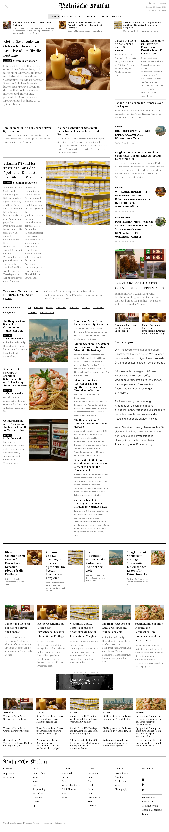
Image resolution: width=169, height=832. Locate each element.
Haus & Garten (123, 218)
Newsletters (147, 801)
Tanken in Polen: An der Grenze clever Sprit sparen (32, 23)
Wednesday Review (71, 785)
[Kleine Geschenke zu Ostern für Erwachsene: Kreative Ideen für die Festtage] (62, 25)
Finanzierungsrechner (132, 401)
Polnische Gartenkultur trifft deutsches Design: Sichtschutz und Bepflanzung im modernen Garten (134, 229)
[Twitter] (143, 790)
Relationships (94, 797)
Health (91, 789)
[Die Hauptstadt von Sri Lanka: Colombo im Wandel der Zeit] (48, 340)
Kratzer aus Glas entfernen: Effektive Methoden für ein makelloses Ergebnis (116, 743)
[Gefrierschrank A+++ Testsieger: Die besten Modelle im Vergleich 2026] (48, 440)
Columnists (67, 772)
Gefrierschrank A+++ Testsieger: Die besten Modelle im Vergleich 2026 (15, 425)
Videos (65, 797)
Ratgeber (8, 712)
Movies (36, 781)
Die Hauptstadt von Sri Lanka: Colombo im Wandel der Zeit (14, 325)
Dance (36, 785)
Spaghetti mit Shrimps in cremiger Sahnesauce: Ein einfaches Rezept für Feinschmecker (15, 377)
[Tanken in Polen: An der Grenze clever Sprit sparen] (7, 25)
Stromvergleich (137, 371)
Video (117, 785)
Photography (121, 789)
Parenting (92, 805)
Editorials (66, 777)
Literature (37, 797)
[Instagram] (143, 779)
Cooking (119, 777)
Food (90, 785)
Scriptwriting (39, 789)
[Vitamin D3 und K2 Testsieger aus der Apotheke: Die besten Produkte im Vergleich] (117, 25)
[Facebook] (143, 774)
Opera (36, 805)
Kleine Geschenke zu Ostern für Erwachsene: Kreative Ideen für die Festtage (85, 25)
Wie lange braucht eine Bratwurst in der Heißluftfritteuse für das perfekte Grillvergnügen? (132, 199)
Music (35, 777)
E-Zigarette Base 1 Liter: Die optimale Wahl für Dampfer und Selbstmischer (149, 743)
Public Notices (69, 789)
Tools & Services (150, 805)
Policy (145, 813)
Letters (65, 781)
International (148, 797)
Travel (91, 801)
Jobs (90, 793)
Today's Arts (39, 772)
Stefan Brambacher (25, 60)
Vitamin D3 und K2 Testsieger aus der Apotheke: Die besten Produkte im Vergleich (142, 25)
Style (90, 781)
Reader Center (122, 772)
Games (91, 777)
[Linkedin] (143, 784)
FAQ (64, 793)
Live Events (120, 781)
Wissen (7, 60)
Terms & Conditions (152, 809)
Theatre (36, 801)
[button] (6, 7)
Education (93, 772)
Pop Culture (38, 793)
